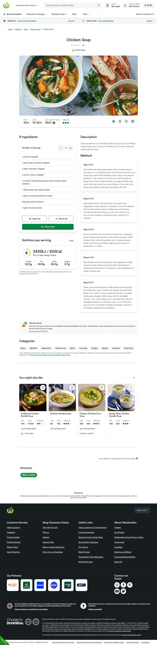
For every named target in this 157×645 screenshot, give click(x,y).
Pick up (46, 532)
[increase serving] (71, 148)
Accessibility (146, 642)
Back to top (141, 510)
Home (10, 29)
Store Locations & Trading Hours (92, 527)
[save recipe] (126, 121)
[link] (78, 45)
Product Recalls (13, 542)
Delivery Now (48, 542)
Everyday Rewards (86, 532)
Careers (117, 527)
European (116, 348)
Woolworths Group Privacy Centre (128, 537)
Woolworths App (85, 562)
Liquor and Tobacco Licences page (119, 631)
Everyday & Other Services (26, 5)
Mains (23, 348)
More (85, 14)
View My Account (50, 527)
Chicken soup (35, 29)
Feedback (11, 532)
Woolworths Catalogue (88, 542)
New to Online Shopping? (54, 547)
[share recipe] (120, 121)
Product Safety (13, 537)
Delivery (46, 537)
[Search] (98, 5)
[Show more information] (53, 122)
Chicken (94, 348)
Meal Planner (84, 552)
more (71, 240)
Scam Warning (13, 552)
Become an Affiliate (122, 552)
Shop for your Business (53, 552)
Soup (26, 29)
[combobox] (73, 5)
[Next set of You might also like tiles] (134, 378)
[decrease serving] (61, 148)
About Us (118, 562)
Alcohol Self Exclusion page (131, 635)
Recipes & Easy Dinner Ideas (90, 537)
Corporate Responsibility (124, 557)
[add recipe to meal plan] (132, 121)
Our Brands (119, 532)
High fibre (33, 348)
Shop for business (144, 14)
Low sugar (83, 348)
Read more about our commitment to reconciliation (31, 609)
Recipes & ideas (58, 14)
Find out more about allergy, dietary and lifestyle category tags (50, 355)
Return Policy (12, 547)
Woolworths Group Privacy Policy (63, 642)
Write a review (29, 475)
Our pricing (83, 547)
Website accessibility (95, 609)
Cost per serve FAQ (37, 331)
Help (74, 14)
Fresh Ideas (80, 50)
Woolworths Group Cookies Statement (89, 642)
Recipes (18, 29)
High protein (46, 348)
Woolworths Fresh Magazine (90, 557)
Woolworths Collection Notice (114, 642)
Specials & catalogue (36, 14)
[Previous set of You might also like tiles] (128, 378)
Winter (72, 348)
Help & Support (13, 527)
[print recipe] (113, 121)
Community (119, 542)
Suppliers (118, 547)
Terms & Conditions (132, 642)
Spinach (105, 348)
